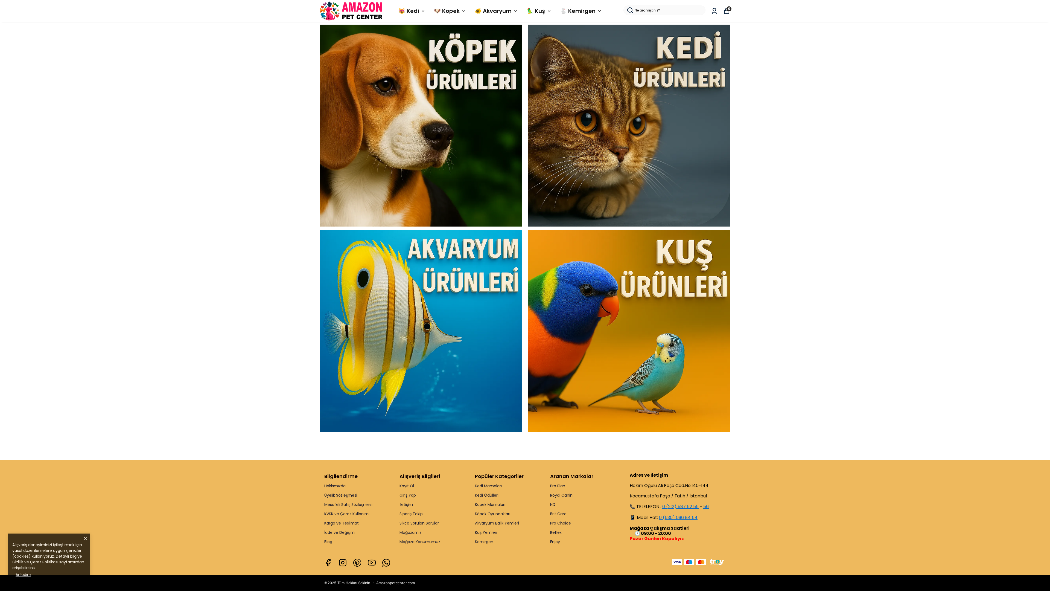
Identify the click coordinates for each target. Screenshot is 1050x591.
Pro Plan (557, 486)
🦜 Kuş (536, 11)
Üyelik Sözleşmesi (340, 495)
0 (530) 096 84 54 (678, 517)
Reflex (556, 532)
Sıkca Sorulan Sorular (419, 523)
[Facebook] (328, 563)
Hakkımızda (335, 486)
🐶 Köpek (447, 11)
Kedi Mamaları (488, 486)
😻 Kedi (408, 11)
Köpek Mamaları (490, 504)
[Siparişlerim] (714, 11)
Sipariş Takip (411, 514)
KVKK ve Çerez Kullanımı (346, 514)
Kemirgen (484, 541)
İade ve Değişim (339, 532)
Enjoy (555, 541)
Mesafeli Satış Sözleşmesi (348, 504)
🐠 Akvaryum (493, 11)
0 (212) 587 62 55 (680, 506)
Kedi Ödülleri (486, 495)
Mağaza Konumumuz (419, 541)
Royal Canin (561, 495)
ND (552, 504)
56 (706, 506)
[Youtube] (372, 563)
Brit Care (558, 514)
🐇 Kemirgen (578, 11)
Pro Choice (560, 523)
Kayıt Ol (406, 486)
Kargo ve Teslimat (341, 523)
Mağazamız (410, 532)
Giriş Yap (407, 495)
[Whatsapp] (386, 563)
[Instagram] (343, 563)
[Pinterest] (357, 563)
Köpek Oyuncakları (492, 514)
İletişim (406, 504)
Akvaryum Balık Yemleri (497, 523)
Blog (328, 541)
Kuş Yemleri (486, 532)
